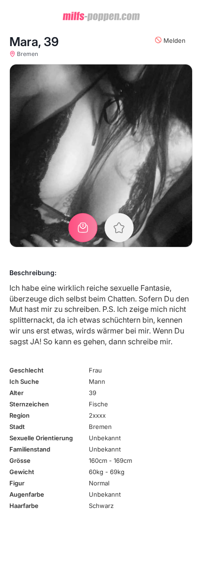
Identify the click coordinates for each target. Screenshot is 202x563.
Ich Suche (24, 381)
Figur (16, 483)
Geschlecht (26, 370)
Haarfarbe (24, 505)
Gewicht (21, 472)
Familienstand (29, 449)
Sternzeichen (29, 404)
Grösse (20, 460)
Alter (16, 392)
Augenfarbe (26, 494)
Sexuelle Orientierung (41, 438)
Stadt (17, 426)
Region (19, 415)
